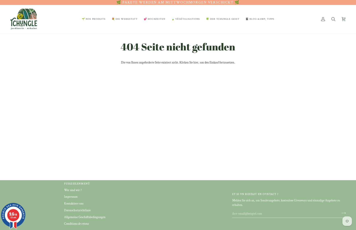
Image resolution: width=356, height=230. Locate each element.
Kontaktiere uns (73, 203)
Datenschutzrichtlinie (77, 210)
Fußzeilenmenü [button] (77, 184)
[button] (94, 19)
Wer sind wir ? (73, 190)
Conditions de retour (76, 224)
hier (195, 62)
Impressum (71, 197)
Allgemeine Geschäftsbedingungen (84, 217)
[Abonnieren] (342, 213)
